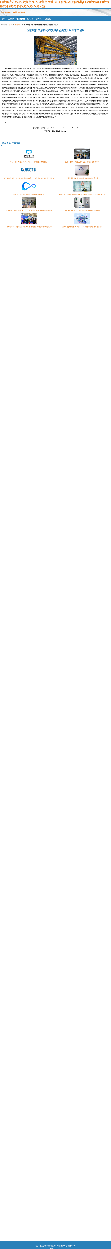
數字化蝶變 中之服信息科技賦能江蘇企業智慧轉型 (82, 162)
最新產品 (6, 143)
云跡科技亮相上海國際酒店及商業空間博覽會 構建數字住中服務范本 (29, 227)
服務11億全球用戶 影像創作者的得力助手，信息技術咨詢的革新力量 (82, 194)
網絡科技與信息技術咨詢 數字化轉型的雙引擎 (28, 194)
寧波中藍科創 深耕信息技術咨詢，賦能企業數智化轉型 (28, 162)
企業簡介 (11, 19)
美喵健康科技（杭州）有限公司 (13, 12)
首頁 (3, 19)
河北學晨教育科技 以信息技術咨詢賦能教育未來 (82, 178)
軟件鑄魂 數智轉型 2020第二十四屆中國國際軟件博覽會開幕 (82, 227)
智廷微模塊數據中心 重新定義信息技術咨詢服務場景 (82, 210)
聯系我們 (30, 19)
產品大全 (21, 19)
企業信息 (39, 19)
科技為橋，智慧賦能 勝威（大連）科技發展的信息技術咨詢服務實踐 (29, 210)
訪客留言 (48, 19)
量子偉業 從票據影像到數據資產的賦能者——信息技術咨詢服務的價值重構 (29, 178)
